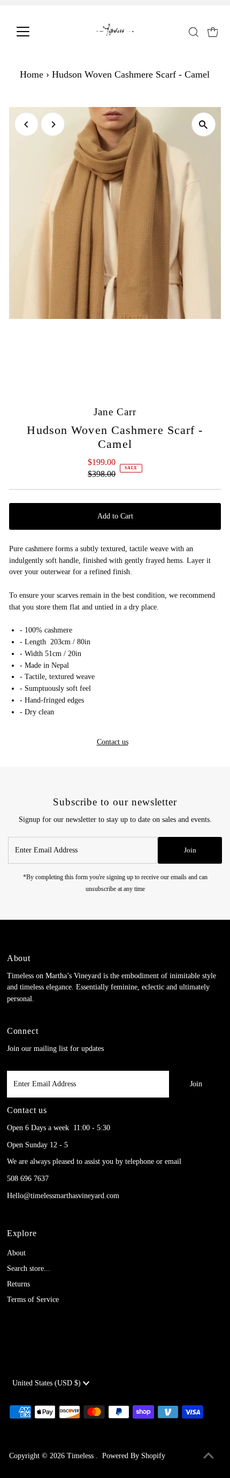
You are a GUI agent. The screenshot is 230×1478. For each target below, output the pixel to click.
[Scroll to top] (208, 1456)
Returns (18, 1284)
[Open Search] (194, 32)
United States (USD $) (47, 1383)
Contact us (112, 742)
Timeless (81, 1456)
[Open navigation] (34, 31)
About (16, 1253)
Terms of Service (33, 1300)
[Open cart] (213, 31)
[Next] (53, 124)
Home (31, 74)
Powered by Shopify (133, 1456)
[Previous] (26, 124)
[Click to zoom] (203, 124)
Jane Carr (115, 411)
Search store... (28, 1268)
